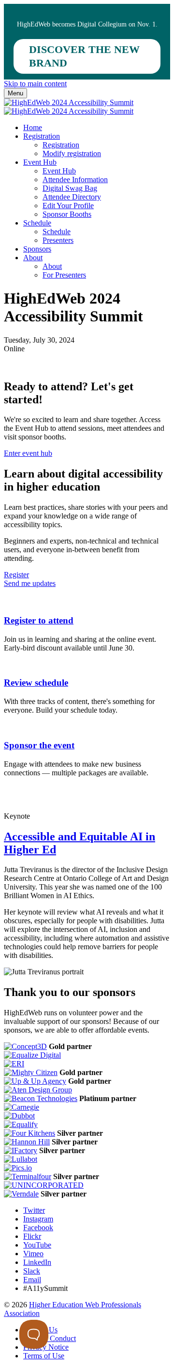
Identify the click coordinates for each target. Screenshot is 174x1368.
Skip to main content (35, 84)
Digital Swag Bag (70, 188)
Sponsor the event (39, 745)
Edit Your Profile (68, 205)
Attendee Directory (72, 197)
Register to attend (38, 620)
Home (32, 127)
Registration (41, 136)
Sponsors (37, 249)
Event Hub (40, 162)
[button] (28, 453)
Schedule (37, 223)
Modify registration (72, 153)
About (33, 257)
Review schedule (36, 682)
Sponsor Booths (67, 214)
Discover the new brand (84, 56)
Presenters (58, 240)
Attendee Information (75, 179)
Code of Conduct (49, 1338)
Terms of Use (43, 1356)
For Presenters (64, 275)
